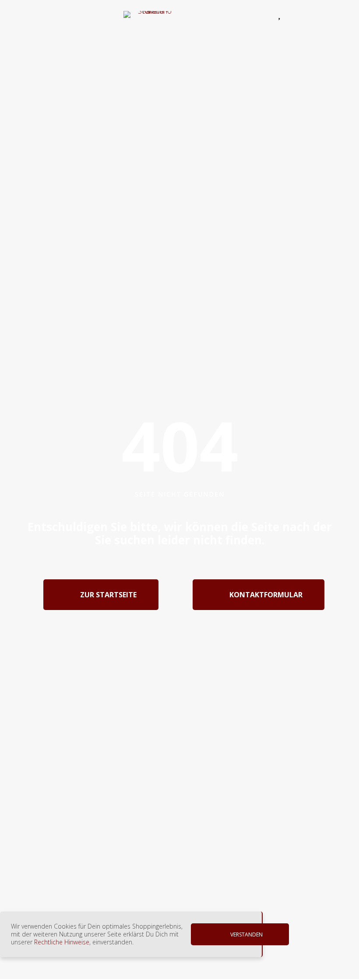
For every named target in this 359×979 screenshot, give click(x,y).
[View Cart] (302, 16)
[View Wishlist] (281, 14)
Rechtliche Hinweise (61, 942)
